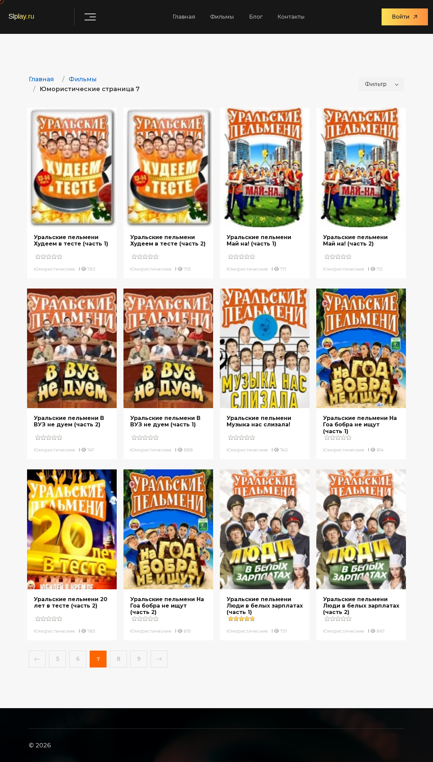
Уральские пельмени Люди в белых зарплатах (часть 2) (361, 605)
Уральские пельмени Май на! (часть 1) (259, 240)
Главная (184, 17)
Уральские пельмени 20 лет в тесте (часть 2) (70, 602)
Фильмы (222, 17)
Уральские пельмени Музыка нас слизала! (259, 421)
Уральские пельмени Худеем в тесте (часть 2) (168, 240)
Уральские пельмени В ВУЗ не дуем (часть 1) (165, 421)
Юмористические (54, 269)
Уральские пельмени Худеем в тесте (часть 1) (71, 240)
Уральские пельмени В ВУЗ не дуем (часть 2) (69, 421)
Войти (401, 17)
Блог (256, 17)
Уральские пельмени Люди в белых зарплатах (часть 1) (265, 605)
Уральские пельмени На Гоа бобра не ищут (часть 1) (360, 424)
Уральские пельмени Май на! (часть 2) (355, 240)
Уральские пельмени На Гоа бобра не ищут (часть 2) (167, 605)
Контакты (291, 17)
